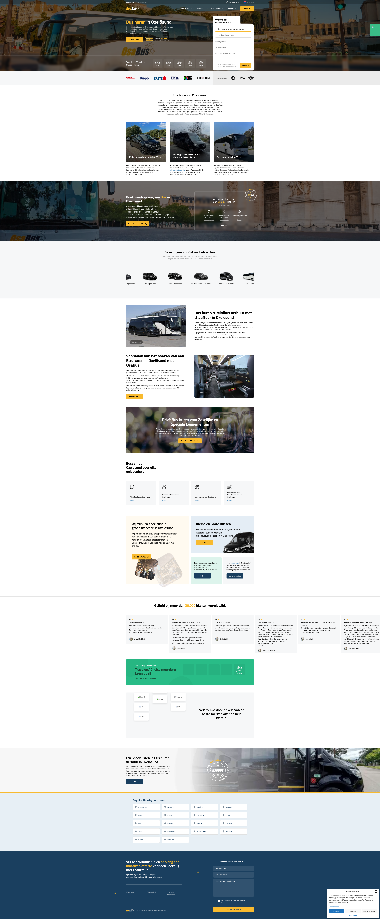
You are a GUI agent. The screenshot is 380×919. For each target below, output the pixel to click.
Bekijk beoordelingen (148, 678)
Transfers (201, 9)
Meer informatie (224, 220)
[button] (376, 892)
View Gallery (135, 342)
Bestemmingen (217, 9)
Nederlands (250, 2)
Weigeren (353, 911)
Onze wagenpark (209, 220)
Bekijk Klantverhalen (224, 205)
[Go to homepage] (132, 7)
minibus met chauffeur (178, 170)
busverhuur (235, 563)
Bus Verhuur (186, 9)
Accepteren (336, 911)
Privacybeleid (353, 915)
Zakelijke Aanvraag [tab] (227, 35)
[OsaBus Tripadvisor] (375, 30)
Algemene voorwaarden (171, 893)
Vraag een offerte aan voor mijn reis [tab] (232, 29)
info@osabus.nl (234, 2)
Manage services (334, 906)
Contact (239, 220)
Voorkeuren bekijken (369, 911)
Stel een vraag (142, 2)
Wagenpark (233, 9)
